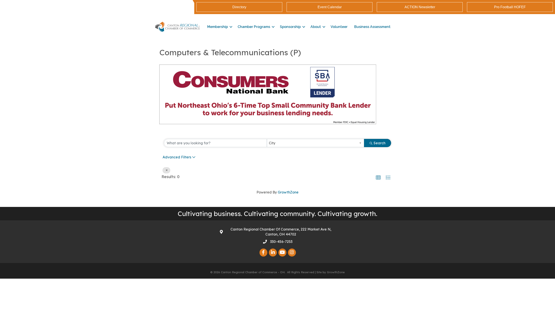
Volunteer (339, 27)
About (315, 27)
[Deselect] (166, 170)
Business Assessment (372, 27)
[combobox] (315, 143)
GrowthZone (288, 192)
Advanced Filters (177, 157)
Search (379, 143)
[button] (378, 177)
